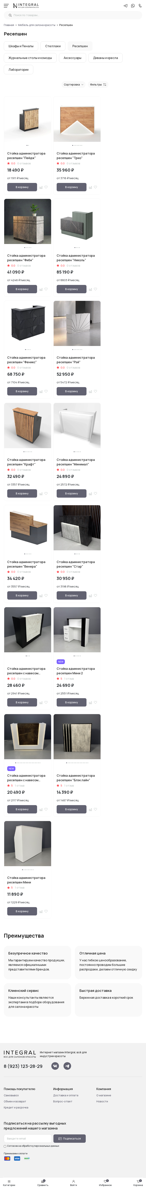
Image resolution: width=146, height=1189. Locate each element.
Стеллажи (53, 46)
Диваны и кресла (105, 58)
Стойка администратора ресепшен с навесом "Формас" (26, 780)
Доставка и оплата (65, 1095)
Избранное (105, 1183)
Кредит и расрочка (16, 1107)
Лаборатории (19, 69)
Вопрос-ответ (62, 1101)
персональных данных (46, 1145)
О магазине (103, 1095)
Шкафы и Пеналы (21, 46)
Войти (73, 1185)
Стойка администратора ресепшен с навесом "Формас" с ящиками (26, 673)
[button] (28, 145)
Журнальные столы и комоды (30, 58)
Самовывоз (11, 1095)
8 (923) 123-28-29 (23, 1066)
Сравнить (42, 1183)
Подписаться (72, 1138)
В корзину (22, 187)
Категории (9, 1185)
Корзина (138, 1183)
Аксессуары (72, 58)
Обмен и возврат (15, 1101)
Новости (102, 1101)
